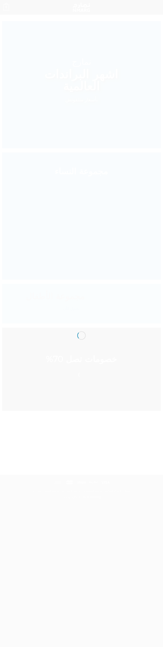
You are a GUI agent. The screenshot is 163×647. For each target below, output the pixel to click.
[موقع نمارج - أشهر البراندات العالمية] (81, 316)
